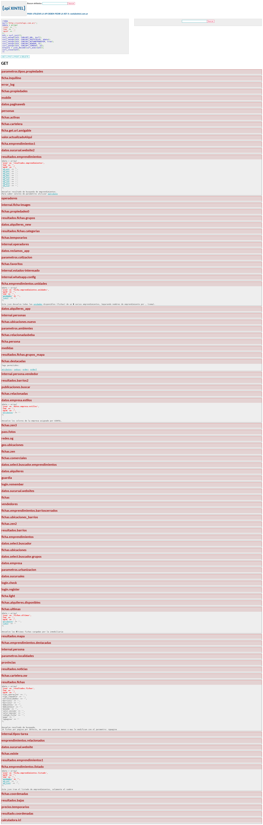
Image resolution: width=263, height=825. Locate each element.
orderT (33, 369)
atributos (7, 369)
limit (5, 298)
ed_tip (6, 186)
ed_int (6, 781)
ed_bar (6, 175)
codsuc (17, 369)
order (25, 369)
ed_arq (6, 184)
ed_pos (6, 171)
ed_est (6, 169)
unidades (7, 296)
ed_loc (6, 173)
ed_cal (6, 179)
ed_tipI (7, 783)
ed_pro (6, 177)
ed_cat (6, 181)
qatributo (53, 194)
